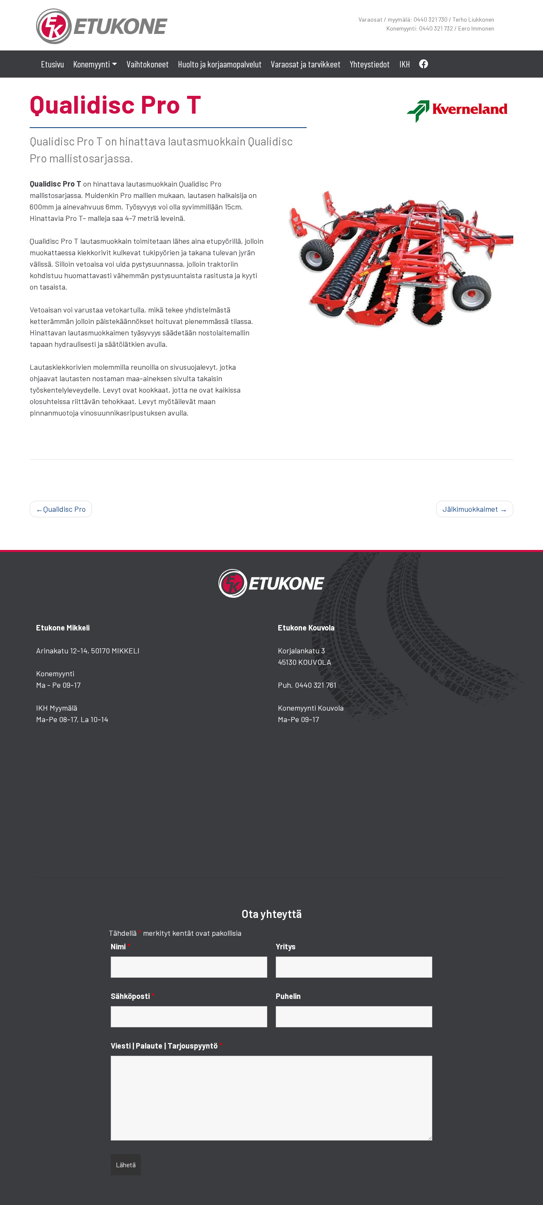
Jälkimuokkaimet (470, 508)
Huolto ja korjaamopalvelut (220, 63)
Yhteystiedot (370, 63)
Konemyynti (91, 63)
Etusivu (52, 63)
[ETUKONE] (102, 24)
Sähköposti (132, 996)
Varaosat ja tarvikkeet (306, 63)
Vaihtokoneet (147, 63)
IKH (404, 63)
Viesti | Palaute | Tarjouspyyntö (166, 1045)
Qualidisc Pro (64, 508)
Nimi (120, 946)
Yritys (286, 946)
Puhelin (288, 996)
